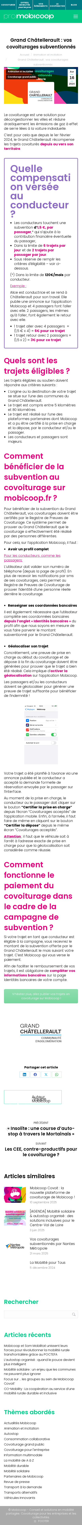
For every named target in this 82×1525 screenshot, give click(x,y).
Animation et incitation (20, 71)
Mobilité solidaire (17, 1471)
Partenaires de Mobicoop (23, 1476)
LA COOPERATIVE (57, 5)
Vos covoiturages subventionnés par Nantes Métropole (52, 1244)
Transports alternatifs (20, 1492)
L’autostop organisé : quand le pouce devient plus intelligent (39, 1362)
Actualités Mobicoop (20, 1423)
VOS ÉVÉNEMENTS (41, 5)
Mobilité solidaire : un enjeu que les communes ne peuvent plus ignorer (40, 1371)
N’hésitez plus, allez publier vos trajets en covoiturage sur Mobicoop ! (41, 996)
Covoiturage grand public (22, 77)
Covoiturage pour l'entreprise (26, 1450)
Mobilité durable (16, 1466)
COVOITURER (8, 5)
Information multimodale (23, 1455)
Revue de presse (17, 1482)
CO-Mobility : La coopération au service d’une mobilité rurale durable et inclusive (39, 1391)
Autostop (11, 1434)
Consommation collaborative (27, 1439)
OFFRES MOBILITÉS (24, 5)
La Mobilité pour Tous (47, 1262)
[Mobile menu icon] (75, 16)
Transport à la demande (23, 1487)
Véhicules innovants (19, 1498)
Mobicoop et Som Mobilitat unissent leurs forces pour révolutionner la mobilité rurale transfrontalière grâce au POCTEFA (37, 1350)
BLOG (74, 5)
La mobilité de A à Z (19, 1460)
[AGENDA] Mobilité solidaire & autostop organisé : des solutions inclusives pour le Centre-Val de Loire (52, 1218)
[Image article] (15, 1195)
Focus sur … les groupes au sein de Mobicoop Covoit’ (39, 1381)
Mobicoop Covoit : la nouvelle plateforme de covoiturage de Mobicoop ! (52, 1193)
